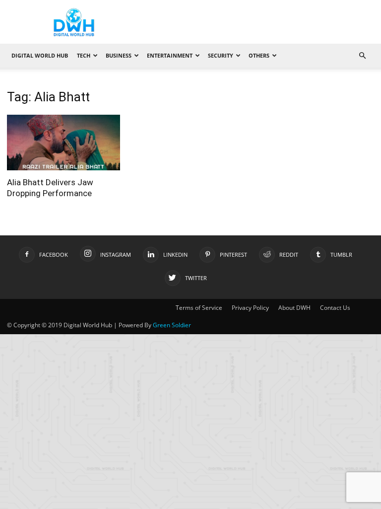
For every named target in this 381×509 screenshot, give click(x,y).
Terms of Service (199, 307)
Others (259, 55)
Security (220, 55)
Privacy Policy (250, 307)
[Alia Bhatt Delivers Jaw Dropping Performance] (63, 142)
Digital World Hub (39, 55)
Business (118, 55)
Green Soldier (172, 325)
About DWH (294, 307)
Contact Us (335, 307)
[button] (362, 56)
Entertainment (169, 55)
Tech (83, 55)
